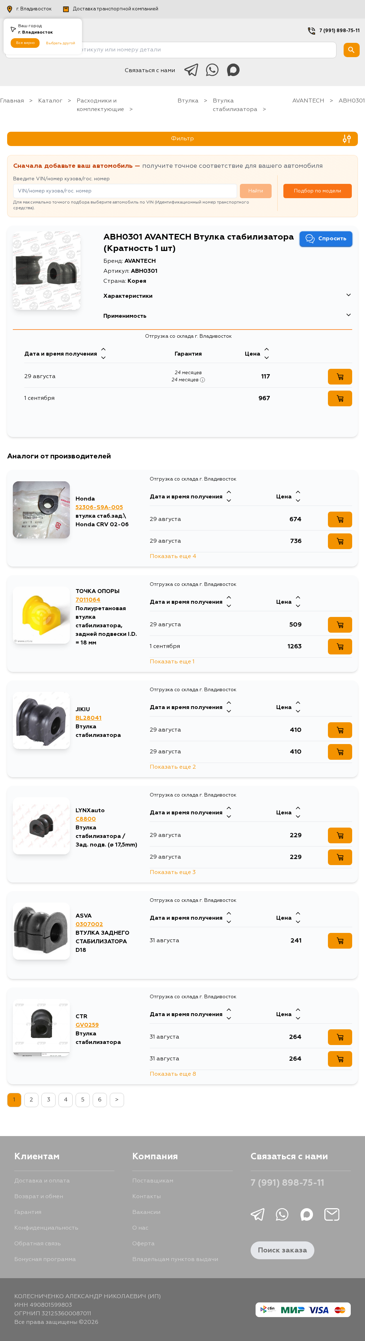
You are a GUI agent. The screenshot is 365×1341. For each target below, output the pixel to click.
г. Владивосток (34, 9)
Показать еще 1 (172, 662)
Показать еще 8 (173, 1074)
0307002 (89, 925)
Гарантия (27, 1212)
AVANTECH (308, 101)
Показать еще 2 (173, 767)
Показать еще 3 (173, 872)
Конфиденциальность (46, 1228)
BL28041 (89, 718)
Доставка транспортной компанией (115, 9)
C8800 (86, 819)
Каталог (50, 101)
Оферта (143, 1244)
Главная (12, 101)
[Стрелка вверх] (103, 350)
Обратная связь (37, 1244)
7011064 (88, 600)
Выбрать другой (60, 43)
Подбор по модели (317, 191)
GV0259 (87, 1025)
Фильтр (182, 139)
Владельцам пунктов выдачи (175, 1259)
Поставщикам (152, 1181)
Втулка (188, 101)
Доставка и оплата (42, 1181)
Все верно (25, 43)
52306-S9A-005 (99, 508)
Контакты (146, 1197)
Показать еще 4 (173, 556)
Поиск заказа (282, 1250)
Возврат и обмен (38, 1197)
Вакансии (146, 1212)
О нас (140, 1228)
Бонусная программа (45, 1259)
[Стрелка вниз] (103, 358)
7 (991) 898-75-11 (339, 31)
